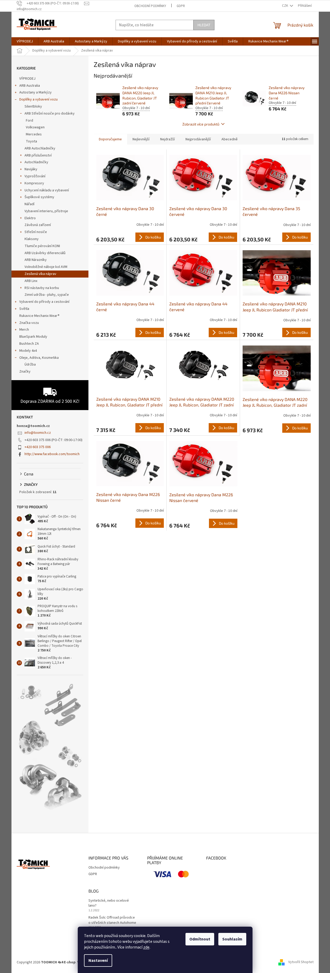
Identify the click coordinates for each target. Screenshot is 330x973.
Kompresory (34, 183)
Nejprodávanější (198, 139)
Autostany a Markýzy (35, 92)
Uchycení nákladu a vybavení (47, 190)
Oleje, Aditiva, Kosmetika (39, 357)
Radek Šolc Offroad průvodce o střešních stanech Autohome (112, 920)
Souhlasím (232, 939)
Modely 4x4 (28, 350)
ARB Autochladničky (40, 148)
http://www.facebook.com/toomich (52, 454)
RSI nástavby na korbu (42, 288)
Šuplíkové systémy (39, 197)
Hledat (203, 25)
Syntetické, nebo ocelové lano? (108, 903)
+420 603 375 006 (38, 447)
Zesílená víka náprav (40, 274)
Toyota (31, 141)
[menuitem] (24, 41)
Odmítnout (199, 939)
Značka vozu (29, 322)
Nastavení (98, 960)
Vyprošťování (35, 176)
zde (146, 947)
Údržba (30, 364)
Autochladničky (36, 162)
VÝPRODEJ (27, 78)
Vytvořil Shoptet (301, 962)
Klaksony (32, 239)
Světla (24, 308)
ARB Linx (31, 281)
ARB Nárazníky (36, 259)
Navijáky (31, 169)
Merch (24, 329)
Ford (29, 120)
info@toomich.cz (38, 432)
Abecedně (229, 139)
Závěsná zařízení (38, 225)
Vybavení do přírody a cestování (44, 301)
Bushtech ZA (29, 343)
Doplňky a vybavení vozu (38, 99)
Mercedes (34, 134)
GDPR (181, 6)
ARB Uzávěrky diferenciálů (45, 253)
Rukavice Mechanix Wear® (39, 315)
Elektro (30, 218)
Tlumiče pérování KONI (42, 246)
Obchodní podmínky (150, 6)
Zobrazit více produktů (200, 124)
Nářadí (29, 204)
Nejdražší (167, 139)
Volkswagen (35, 127)
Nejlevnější (141, 139)
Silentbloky (33, 106)
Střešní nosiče (36, 232)
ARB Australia (29, 85)
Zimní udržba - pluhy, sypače (47, 294)
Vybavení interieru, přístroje (46, 211)
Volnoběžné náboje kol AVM (46, 266)
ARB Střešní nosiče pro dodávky (50, 113)
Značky (25, 371)
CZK (285, 5)
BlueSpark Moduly (33, 336)
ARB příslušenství (38, 155)
